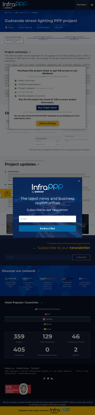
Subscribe (47, 228)
